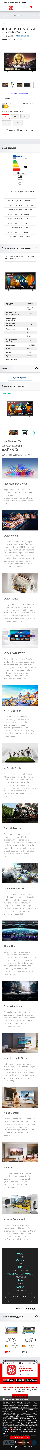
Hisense (30, 356)
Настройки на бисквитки (21, 1446)
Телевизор (31, 304)
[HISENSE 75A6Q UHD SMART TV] (12, 1330)
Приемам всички (21, 1437)
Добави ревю (20, 377)
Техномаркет (23, 36)
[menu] (5, 8)
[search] (24, 8)
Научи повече (24, 1374)
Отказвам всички (21, 1442)
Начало (6, 15)
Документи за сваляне (20, 93)
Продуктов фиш (29, 103)
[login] (35, 8)
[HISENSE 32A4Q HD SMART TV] (29, 1330)
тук (4, 1433)
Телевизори (32, 15)
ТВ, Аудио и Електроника (18, 15)
